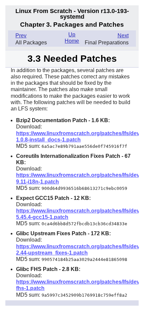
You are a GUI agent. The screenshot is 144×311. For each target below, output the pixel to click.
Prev (20, 35)
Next (123, 35)
